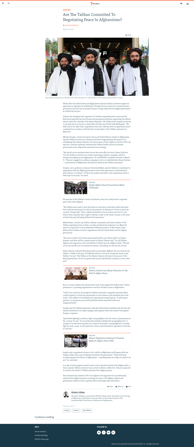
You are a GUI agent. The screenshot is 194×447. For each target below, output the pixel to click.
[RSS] (113, 432)
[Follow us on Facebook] (99, 432)
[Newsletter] (188, 3)
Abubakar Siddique (72, 25)
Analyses (67, 10)
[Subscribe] (108, 432)
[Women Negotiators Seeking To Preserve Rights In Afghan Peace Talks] (75, 340)
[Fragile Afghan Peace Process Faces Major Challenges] (75, 187)
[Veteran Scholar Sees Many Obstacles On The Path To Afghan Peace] (75, 273)
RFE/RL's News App (42, 439)
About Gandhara (40, 431)
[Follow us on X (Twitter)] (104, 432)
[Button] (128, 35)
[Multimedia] (181, 3)
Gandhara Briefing (41, 435)
